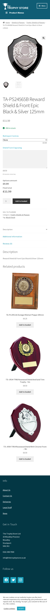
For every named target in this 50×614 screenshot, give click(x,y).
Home (8, 22)
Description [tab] (7, 229)
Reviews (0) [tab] (7, 243)
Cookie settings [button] (9, 608)
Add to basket (21, 201)
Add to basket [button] (25, 325)
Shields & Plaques (18, 22)
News (5, 513)
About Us (6, 490)
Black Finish (10, 217)
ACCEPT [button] (21, 608)
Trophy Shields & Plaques (35, 22)
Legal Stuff (7, 507)
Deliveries (7, 502)
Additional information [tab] (12, 236)
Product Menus (16, 12)
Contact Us (7, 496)
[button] (44, 38)
